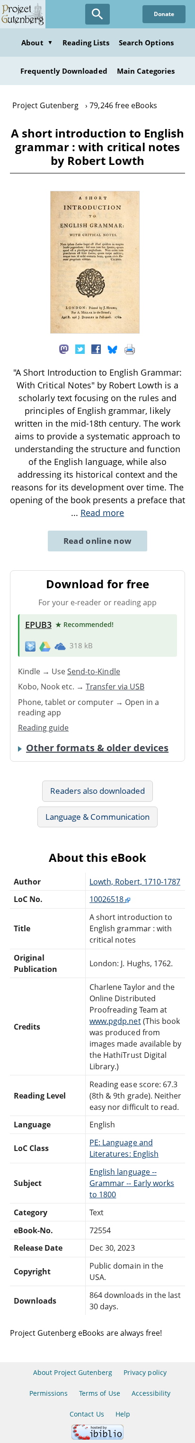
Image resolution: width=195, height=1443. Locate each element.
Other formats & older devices (97, 748)
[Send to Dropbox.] (30, 646)
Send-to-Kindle (93, 671)
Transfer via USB (115, 686)
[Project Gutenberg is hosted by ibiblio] (97, 1437)
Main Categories (146, 71)
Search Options (146, 42)
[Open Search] (97, 14)
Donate (164, 14)
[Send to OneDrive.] (60, 646)
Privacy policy (145, 1372)
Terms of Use (99, 1393)
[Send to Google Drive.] (45, 646)
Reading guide (43, 727)
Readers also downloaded (97, 790)
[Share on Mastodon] (64, 348)
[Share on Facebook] (96, 348)
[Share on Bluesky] (112, 348)
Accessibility (151, 1393)
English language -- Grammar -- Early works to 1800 (131, 1183)
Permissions (48, 1393)
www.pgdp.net (115, 1021)
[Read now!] (95, 331)
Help (122, 1413)
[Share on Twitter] (80, 348)
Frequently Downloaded (63, 71)
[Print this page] (129, 348)
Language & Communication (97, 816)
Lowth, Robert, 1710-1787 (134, 881)
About (37, 42)
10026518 (107, 899)
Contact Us (87, 1413)
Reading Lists (86, 42)
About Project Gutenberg (72, 1372)
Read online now (97, 540)
